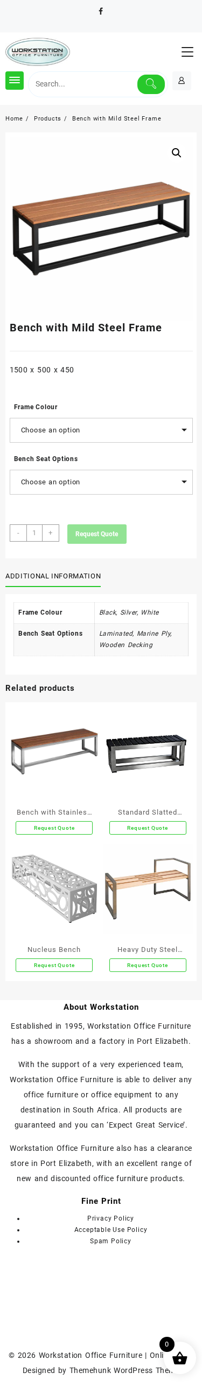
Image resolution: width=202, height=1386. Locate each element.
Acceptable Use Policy (111, 1230)
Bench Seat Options (46, 459)
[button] (176, 153)
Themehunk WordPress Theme (124, 1370)
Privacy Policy (110, 1218)
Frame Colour (36, 407)
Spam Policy (110, 1241)
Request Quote (96, 534)
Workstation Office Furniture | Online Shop (116, 1355)
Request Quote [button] (147, 965)
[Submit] (151, 84)
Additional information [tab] (53, 576)
